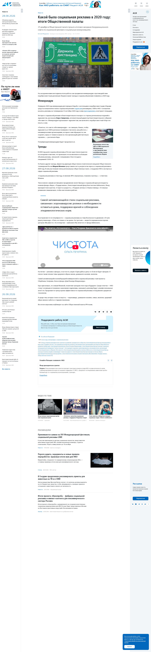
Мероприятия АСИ (138, 32)
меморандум (52, 339)
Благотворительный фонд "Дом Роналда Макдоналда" (66, 346)
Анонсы (40, 511)
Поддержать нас (138, 42)
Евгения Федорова (43, 34)
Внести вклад (100, 327)
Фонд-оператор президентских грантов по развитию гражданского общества (63, 342)
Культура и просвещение (57, 34)
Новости (40, 13)
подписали (78, 108)
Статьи (40, 470)
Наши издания (137, 39)
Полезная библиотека (139, 37)
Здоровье (47, 420)
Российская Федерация (47, 336)
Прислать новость (138, 34)
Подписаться (140, 47)
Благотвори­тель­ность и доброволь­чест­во (81, 420)
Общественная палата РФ (45, 355)
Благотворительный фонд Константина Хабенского (78, 350)
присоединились (90, 111)
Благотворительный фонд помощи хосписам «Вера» (87, 352)
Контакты (136, 27)
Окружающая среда (55, 489)
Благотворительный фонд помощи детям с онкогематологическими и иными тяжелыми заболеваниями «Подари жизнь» (72, 353)
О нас (134, 25)
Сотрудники (136, 30)
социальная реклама (62, 339)
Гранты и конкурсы (100, 420)
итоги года (45, 339)
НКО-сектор (68, 34)
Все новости (6, 369)
